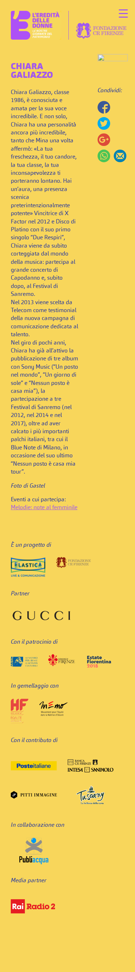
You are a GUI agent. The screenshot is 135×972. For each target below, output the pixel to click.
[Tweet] (104, 123)
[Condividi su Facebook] (104, 107)
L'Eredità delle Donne (36, 25)
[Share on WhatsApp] (104, 156)
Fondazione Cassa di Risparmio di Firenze (101, 30)
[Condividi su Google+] (104, 139)
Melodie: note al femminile (44, 508)
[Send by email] (120, 156)
